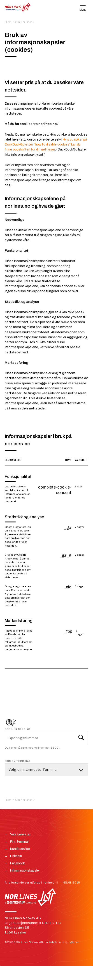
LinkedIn (16, 856)
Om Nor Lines (23, 22)
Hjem (8, 22)
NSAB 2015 (71, 882)
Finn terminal (19, 841)
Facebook (17, 863)
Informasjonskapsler (25, 870)
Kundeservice (20, 849)
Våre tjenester (20, 834)
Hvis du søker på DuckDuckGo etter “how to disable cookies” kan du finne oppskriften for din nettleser (46, 144)
